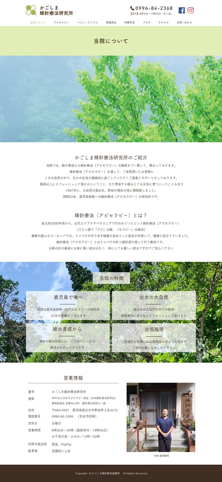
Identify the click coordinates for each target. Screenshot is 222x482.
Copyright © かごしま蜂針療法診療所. (99, 473)
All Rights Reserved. (135, 473)
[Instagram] (190, 10)
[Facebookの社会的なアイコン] (182, 10)
